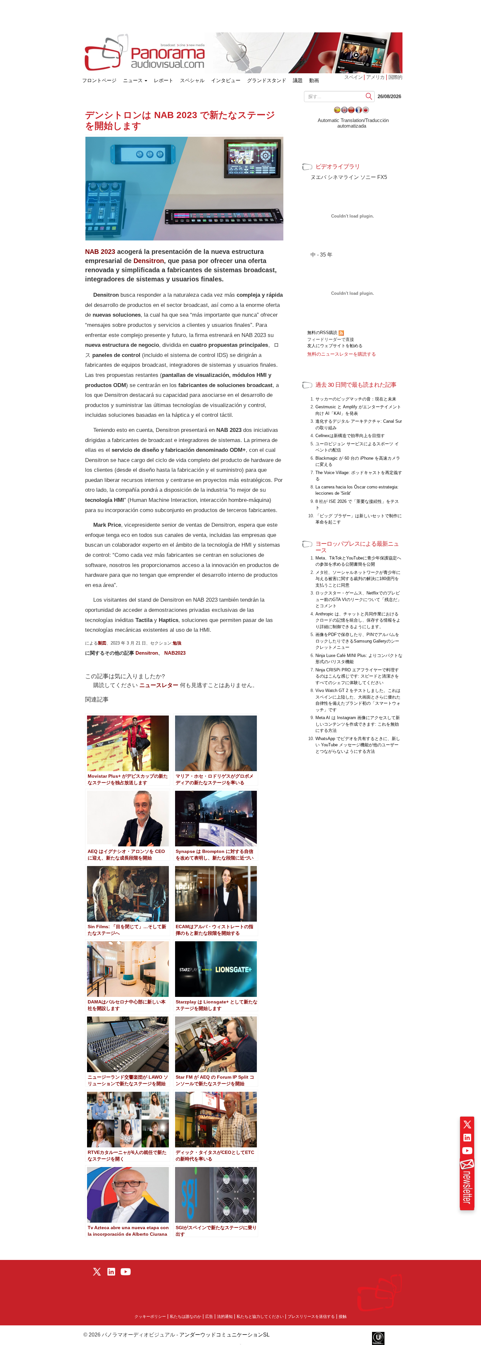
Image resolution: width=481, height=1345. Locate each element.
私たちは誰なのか (185, 1316)
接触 (343, 1316)
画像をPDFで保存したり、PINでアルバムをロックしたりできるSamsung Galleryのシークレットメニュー (357, 641)
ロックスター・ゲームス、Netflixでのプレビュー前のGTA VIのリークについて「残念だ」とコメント (358, 599)
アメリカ (375, 77)
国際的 (395, 77)
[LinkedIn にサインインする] (467, 1137)
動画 (314, 80)
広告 (209, 1316)
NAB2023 (175, 653)
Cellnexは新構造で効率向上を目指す (350, 435)
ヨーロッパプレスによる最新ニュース (357, 547)
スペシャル (192, 80)
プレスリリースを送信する (311, 1316)
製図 (102, 643)
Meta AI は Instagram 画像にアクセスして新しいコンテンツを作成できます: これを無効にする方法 (357, 724)
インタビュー (225, 80)
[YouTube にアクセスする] (467, 1150)
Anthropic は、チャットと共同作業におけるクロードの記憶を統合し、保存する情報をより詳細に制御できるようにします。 (358, 620)
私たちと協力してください (260, 1316)
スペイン (354, 77)
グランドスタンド (266, 80)
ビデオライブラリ (337, 166)
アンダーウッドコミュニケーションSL (224, 1334)
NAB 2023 (100, 251)
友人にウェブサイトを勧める (335, 345)
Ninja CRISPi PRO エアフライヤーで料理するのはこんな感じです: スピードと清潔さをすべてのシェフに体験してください (357, 676)
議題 (298, 80)
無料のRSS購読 (323, 332)
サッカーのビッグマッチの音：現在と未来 (355, 399)
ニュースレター (158, 685)
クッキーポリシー (150, 1316)
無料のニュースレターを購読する (341, 354)
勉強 (177, 643)
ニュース (133, 80)
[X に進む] (467, 1124)
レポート (163, 80)
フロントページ (99, 79)
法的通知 (225, 1316)
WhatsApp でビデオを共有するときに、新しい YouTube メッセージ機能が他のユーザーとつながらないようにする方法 (357, 745)
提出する (369, 96)
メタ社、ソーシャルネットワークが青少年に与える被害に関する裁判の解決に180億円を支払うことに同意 (358, 579)
